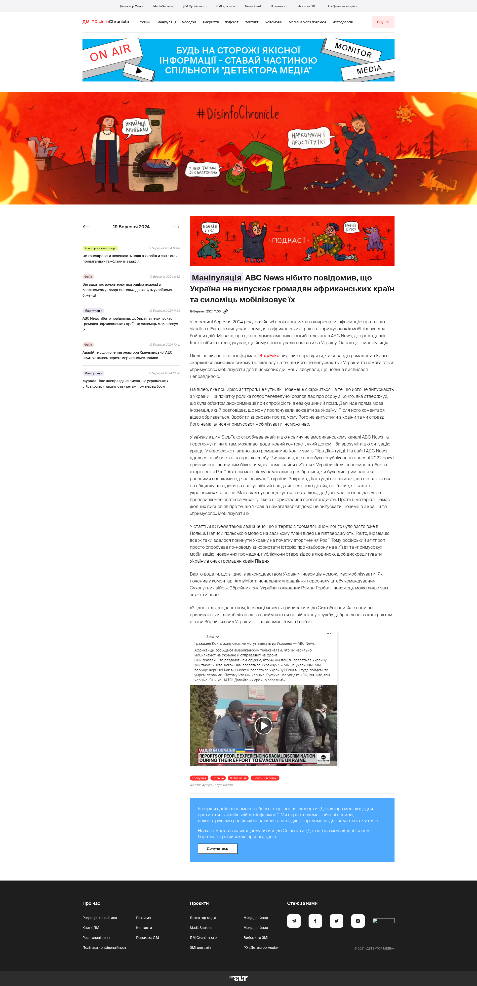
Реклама (143, 918)
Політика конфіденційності (104, 947)
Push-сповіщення (97, 937)
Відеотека (278, 6)
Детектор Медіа (131, 6)
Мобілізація (238, 778)
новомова (273, 22)
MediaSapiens (163, 6)
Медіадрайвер (255, 918)
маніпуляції (167, 22)
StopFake (269, 356)
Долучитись (217, 848)
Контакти (144, 927)
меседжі (189, 22)
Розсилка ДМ (147, 937)
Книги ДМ (90, 927)
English (383, 22)
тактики (252, 22)
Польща (218, 778)
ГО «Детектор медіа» (341, 6)
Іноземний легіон (265, 778)
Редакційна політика (99, 918)
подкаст (231, 22)
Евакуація (199, 778)
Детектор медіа (203, 918)
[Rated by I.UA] (384, 922)
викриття (211, 22)
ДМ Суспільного (194, 6)
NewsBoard (253, 6)
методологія (342, 22)
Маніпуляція (216, 277)
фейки (145, 22)
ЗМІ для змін (225, 6)
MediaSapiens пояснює (307, 22)
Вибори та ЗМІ (306, 6)
